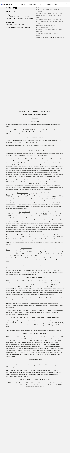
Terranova (12, 0)
